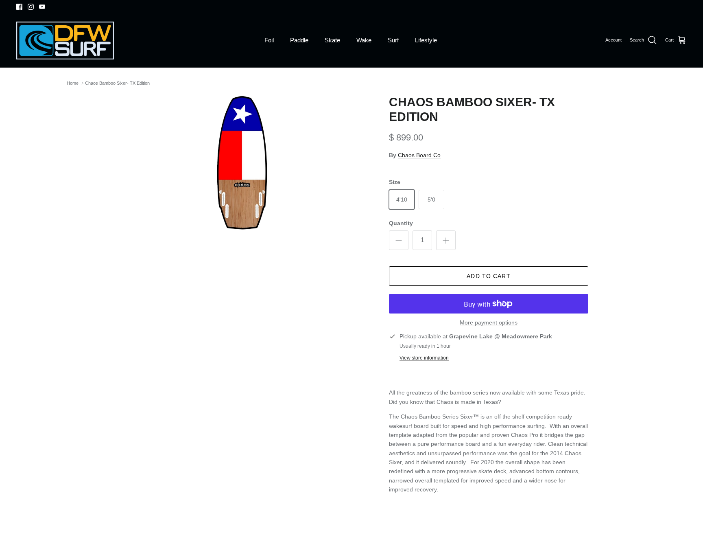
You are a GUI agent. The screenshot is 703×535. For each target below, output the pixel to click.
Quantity (401, 223)
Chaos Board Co (419, 155)
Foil (269, 40)
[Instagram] (31, 7)
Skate (332, 40)
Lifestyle (426, 40)
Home (73, 83)
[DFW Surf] (65, 40)
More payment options (488, 322)
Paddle (299, 40)
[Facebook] (19, 7)
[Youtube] (42, 7)
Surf (393, 40)
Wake (363, 40)
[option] (243, 162)
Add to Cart (488, 276)
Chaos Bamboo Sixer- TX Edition (117, 83)
